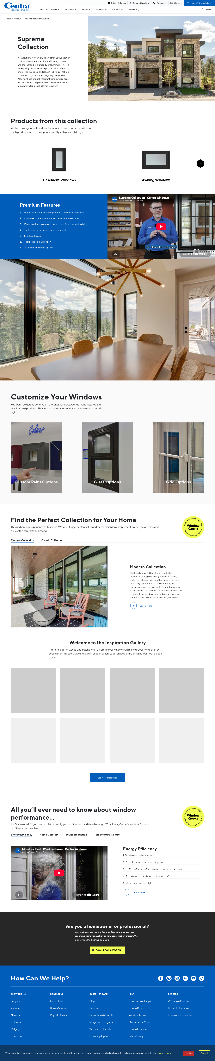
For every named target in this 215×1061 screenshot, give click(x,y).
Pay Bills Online (59, 1015)
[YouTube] (193, 978)
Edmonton (17, 1036)
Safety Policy (136, 1036)
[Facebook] (160, 978)
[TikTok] (201, 978)
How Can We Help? (140, 1001)
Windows (69, 9)
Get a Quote (57, 1001)
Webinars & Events (100, 1029)
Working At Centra (178, 1001)
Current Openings (178, 1008)
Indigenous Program (101, 1022)
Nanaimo (16, 1015)
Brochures (95, 1008)
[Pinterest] (169, 978)
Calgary (15, 1029)
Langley (15, 1001)
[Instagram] (177, 978)
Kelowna (16, 1022)
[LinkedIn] (185, 978)
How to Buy (133, 9)
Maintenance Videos (140, 1022)
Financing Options (99, 1036)
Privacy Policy (164, 1053)
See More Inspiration (107, 777)
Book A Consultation (201, 3)
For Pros (116, 9)
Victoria (15, 1008)
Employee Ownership (180, 1015)
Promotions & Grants (101, 1015)
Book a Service (58, 1008)
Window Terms (137, 1015)
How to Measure (138, 1029)
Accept (204, 1053)
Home (8, 19)
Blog (92, 1001)
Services (100, 9)
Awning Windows (156, 180)
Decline (189, 1053)
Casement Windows (59, 180)
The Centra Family (48, 9)
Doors (85, 9)
